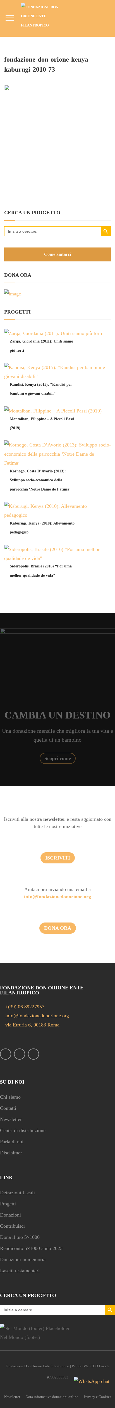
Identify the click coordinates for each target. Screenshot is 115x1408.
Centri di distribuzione (22, 1130)
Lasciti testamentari (20, 1270)
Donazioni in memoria (22, 1259)
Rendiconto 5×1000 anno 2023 (31, 1248)
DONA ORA (57, 928)
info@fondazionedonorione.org (57, 896)
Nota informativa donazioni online (52, 1397)
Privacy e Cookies (97, 1397)
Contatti (8, 1108)
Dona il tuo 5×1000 (20, 1237)
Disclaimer (11, 1152)
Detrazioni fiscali (17, 1192)
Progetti (8, 1203)
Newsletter (11, 1119)
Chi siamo (10, 1097)
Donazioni (10, 1215)
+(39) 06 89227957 (24, 1006)
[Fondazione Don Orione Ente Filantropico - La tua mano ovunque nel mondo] (44, 16)
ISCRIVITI (57, 858)
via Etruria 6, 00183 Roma (31, 1025)
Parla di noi (11, 1141)
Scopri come (57, 758)
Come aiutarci (57, 254)
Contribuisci (12, 1226)
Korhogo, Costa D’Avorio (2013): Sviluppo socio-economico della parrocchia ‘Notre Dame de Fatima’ (40, 480)
